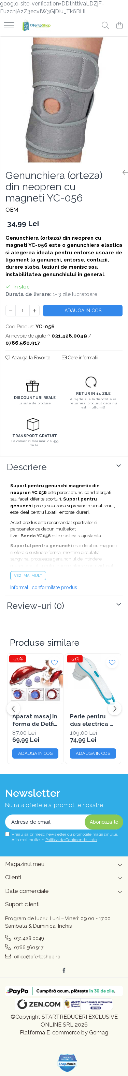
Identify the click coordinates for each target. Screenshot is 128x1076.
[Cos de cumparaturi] (119, 26)
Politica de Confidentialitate (71, 839)
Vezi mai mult (28, 575)
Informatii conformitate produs (43, 587)
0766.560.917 (28, 947)
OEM (11, 210)
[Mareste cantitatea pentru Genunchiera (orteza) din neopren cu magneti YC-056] (34, 310)
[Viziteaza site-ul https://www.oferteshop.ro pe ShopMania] (67, 1063)
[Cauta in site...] (105, 26)
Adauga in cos (83, 310)
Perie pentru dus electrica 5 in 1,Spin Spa (91, 720)
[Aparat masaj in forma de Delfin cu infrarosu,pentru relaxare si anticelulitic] (35, 681)
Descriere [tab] (27, 467)
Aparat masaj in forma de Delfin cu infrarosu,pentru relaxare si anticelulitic (35, 720)
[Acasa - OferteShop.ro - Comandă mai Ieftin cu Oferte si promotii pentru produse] (35, 26)
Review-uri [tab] (35, 606)
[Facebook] (64, 970)
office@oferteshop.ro (36, 956)
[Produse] (9, 25)
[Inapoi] (122, 172)
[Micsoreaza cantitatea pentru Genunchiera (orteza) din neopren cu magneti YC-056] (10, 310)
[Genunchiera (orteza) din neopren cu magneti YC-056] (64, 100)
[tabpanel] (64, 100)
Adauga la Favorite (30, 357)
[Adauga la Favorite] (54, 662)
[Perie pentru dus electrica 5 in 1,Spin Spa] (93, 681)
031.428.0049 (28, 938)
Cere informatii (82, 357)
